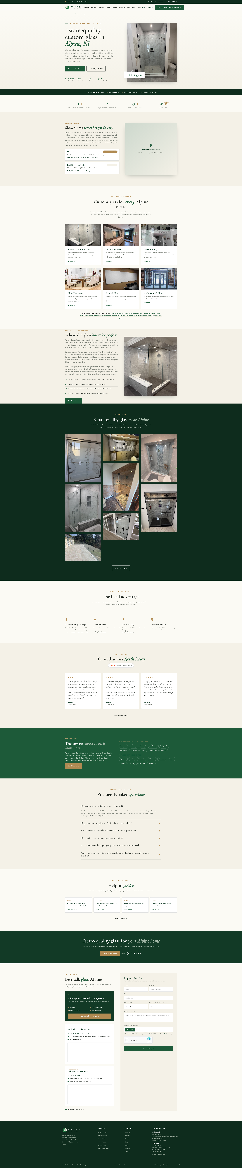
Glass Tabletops (102, 1142)
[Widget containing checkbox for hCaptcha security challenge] (138, 1040)
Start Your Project (73, 401)
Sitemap (126, 1165)
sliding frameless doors (136, 313)
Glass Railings (102, 1139)
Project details (129, 1011)
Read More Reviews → (121, 715)
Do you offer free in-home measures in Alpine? (102, 838)
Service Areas (74, 14)
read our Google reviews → (124, 665)
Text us (87, 1033)
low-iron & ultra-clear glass (128, 316)
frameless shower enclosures (119, 313)
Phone (151, 985)
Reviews (101, 7)
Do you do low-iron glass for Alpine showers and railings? (106, 823)
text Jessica (165, 1034)
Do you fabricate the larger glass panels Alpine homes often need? (110, 845)
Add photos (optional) (132, 1025)
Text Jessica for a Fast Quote (89, 1016)
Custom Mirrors (102, 1135)
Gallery (114, 7)
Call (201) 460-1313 (96, 69)
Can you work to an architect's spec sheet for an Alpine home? (108, 830)
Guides (108, 7)
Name (126, 985)
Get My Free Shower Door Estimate (169, 7)
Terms (120, 1165)
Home (80, 7)
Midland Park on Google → (89, 158)
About (134, 7)
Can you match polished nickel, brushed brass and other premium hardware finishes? (115, 854)
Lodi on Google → (87, 171)
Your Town (128, 1003)
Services (86, 7)
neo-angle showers (149, 313)
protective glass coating (144, 316)
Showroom (122, 7)
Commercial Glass (103, 1148)
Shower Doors (102, 1132)
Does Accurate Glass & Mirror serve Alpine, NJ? (102, 806)
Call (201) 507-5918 (73, 158)
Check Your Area (73, 766)
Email (126, 994)
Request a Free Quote (75, 69)
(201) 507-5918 (78, 1033)
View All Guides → (121, 918)
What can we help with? (158, 1003)
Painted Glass (102, 1145)
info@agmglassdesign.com (76, 1109)
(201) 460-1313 (172, 2)
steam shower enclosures (95, 316)
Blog (128, 7)
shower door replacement (111, 316)
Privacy (116, 1165)
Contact (139, 7)
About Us (127, 1132)
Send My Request (148, 1049)
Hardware (94, 7)
